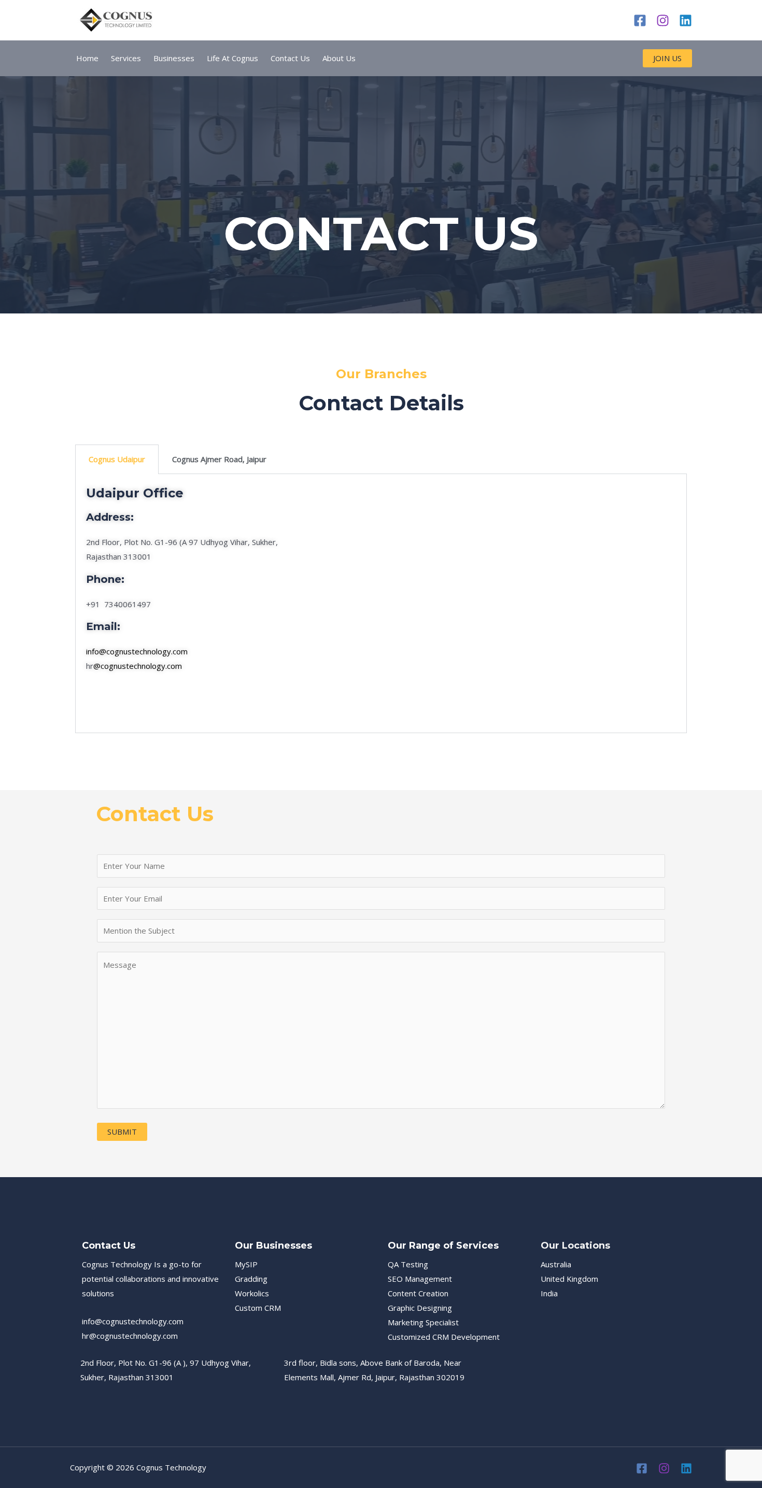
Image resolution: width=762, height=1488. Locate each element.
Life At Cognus (232, 58)
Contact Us (290, 58)
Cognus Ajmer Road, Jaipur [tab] (219, 459)
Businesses (173, 58)
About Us (339, 58)
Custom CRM (258, 1308)
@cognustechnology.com (137, 666)
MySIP (246, 1264)
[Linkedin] (685, 20)
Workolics (252, 1293)
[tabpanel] (381, 603)
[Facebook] (639, 20)
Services (126, 58)
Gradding (251, 1279)
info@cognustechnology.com (137, 651)
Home (87, 58)
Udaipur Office (135, 492)
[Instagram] (662, 20)
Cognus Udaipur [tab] (117, 459)
